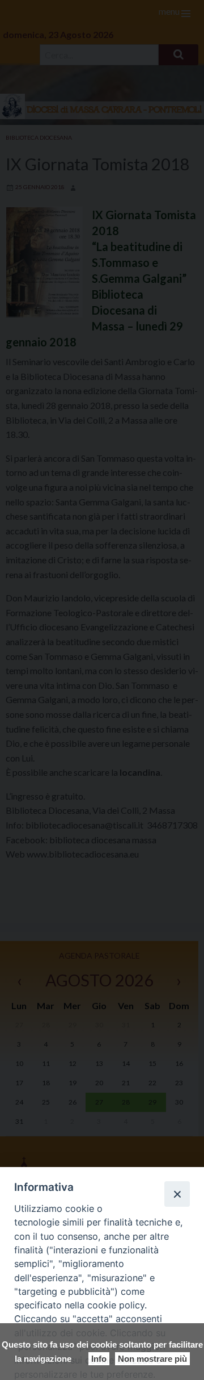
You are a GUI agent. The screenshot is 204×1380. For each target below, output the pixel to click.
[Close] (176, 1193)
